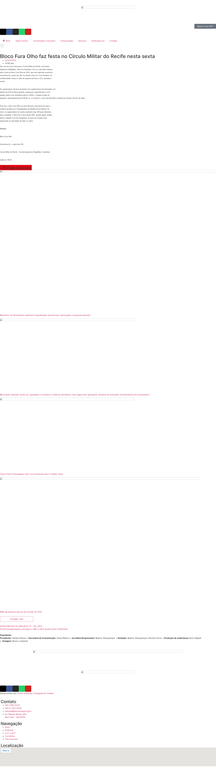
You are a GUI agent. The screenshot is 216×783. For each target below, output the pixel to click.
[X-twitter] (3, 32)
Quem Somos (22, 41)
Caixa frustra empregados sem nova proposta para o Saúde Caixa (31, 474)
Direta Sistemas (24, 693)
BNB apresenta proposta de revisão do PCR (21, 612)
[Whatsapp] (22, 32)
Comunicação (66, 41)
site (32, 98)
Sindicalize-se (97, 41)
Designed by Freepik (44, 693)
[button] (2, 46)
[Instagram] (15, 32)
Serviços (82, 41)
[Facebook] (9, 32)
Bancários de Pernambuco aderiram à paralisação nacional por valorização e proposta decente (45, 315)
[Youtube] (28, 32)
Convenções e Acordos (44, 41)
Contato (113, 41)
